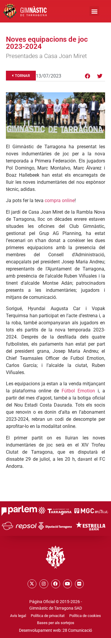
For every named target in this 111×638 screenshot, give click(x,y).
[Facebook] (87, 76)
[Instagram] (43, 583)
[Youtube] (67, 583)
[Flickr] (79, 583)
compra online (60, 200)
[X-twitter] (32, 583)
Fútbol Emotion (78, 391)
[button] (94, 11)
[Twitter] (99, 76)
